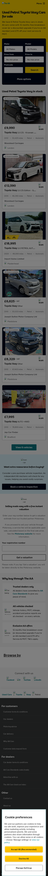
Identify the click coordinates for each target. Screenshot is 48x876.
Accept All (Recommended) (24, 849)
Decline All (24, 858)
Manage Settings (24, 868)
